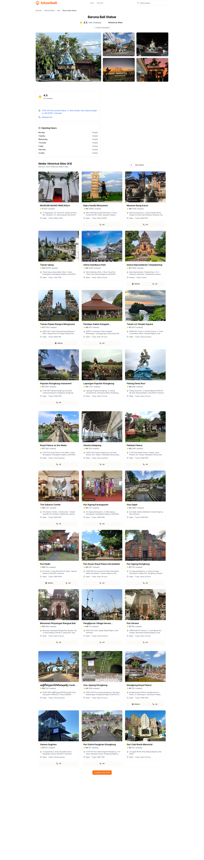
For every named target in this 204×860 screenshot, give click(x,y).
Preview (60, 210)
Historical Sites (49, 10)
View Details (60, 215)
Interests (100, 3)
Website (137, 284)
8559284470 (47, 117)
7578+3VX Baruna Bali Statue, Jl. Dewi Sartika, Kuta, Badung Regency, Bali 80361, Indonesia (69, 111)
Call (103, 224)
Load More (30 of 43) (102, 772)
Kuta (58, 10)
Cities (92, 3)
